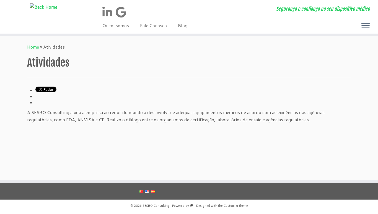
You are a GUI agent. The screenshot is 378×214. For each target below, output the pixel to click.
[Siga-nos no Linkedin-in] (109, 12)
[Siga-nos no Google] (123, 12)
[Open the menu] (365, 26)
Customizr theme (236, 205)
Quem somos (115, 25)
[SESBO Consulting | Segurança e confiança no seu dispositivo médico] (43, 7)
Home (33, 47)
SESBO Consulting (156, 205)
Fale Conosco (153, 25)
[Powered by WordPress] (192, 205)
